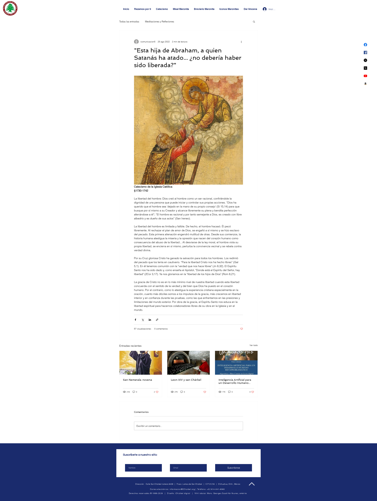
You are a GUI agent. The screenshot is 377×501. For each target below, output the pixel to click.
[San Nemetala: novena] (140, 363)
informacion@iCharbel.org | (183, 489)
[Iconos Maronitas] (365, 83)
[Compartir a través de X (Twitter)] (142, 319)
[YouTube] (365, 76)
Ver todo (254, 345)
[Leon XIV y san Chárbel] (188, 363)
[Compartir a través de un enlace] (157, 319)
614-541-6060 (218, 489)
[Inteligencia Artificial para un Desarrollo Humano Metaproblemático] (236, 363)
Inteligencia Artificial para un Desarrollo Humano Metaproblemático (235, 381)
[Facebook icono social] (365, 52)
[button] (254, 21)
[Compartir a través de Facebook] (135, 319)
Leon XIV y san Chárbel (186, 379)
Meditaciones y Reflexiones (159, 21)
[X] (365, 60)
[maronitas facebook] (365, 44)
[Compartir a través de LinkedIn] (149, 319)
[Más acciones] (241, 41)
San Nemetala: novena (137, 379)
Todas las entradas (129, 21)
